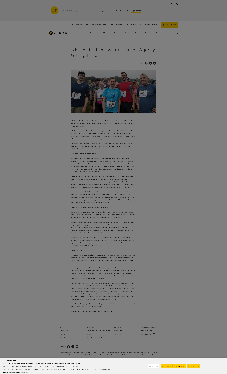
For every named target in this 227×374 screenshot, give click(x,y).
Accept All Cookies (193, 366)
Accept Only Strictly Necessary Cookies (173, 366)
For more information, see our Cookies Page (15, 372)
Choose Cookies (153, 366)
